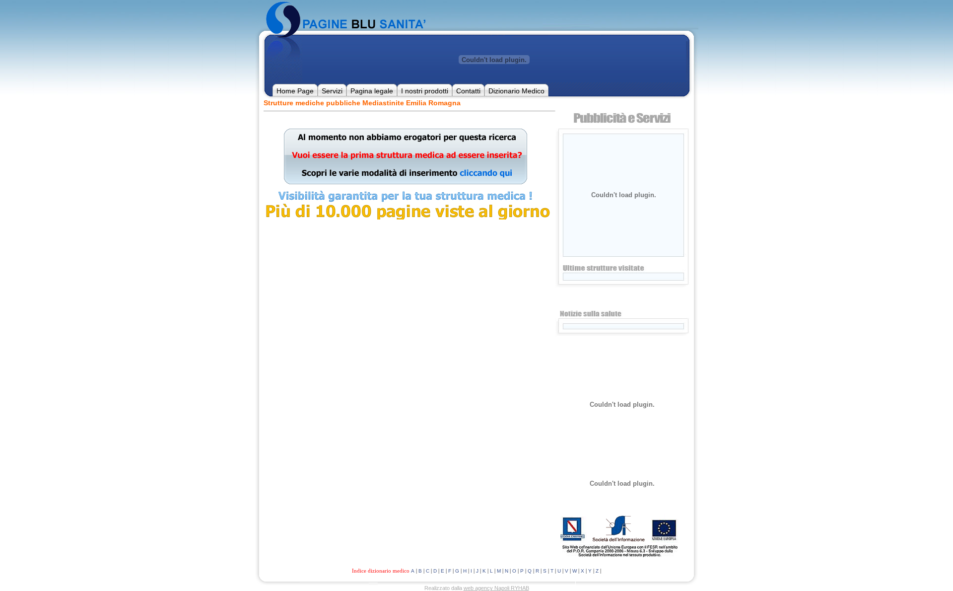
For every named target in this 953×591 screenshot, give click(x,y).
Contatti (468, 91)
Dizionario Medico (516, 91)
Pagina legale (371, 91)
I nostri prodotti (424, 91)
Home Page (295, 91)
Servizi (332, 91)
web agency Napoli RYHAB (496, 588)
